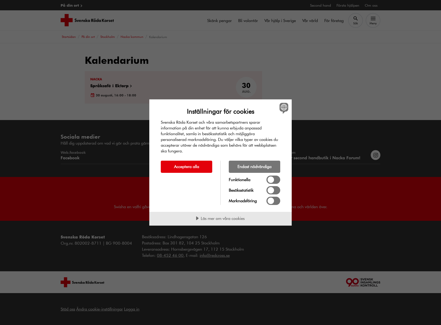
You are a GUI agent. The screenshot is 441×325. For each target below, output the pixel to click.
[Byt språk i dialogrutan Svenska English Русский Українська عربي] (283, 108)
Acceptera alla (186, 166)
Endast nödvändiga (254, 166)
